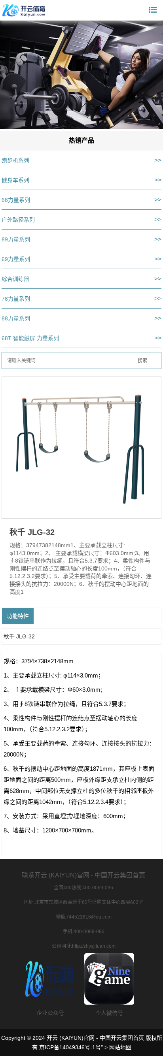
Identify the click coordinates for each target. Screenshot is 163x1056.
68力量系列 (16, 200)
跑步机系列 (15, 160)
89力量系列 (16, 239)
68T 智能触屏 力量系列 (30, 338)
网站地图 (120, 1047)
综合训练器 (15, 279)
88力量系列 (16, 318)
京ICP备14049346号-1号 (70, 1047)
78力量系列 (16, 299)
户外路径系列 (18, 219)
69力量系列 (16, 259)
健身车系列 (15, 180)
